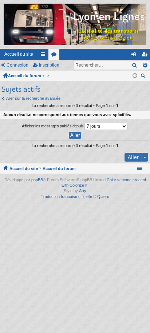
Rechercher (134, 65)
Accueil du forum (24, 76)
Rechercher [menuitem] (144, 77)
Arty (82, 191)
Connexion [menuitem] (135, 56)
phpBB (37, 180)
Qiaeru (103, 196)
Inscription (49, 65)
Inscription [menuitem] (146, 56)
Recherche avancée (145, 65)
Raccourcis (44, 56)
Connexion (17, 65)
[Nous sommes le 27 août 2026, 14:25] (135, 76)
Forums (55, 56)
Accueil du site (18, 54)
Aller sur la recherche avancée (33, 98)
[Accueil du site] (75, 24)
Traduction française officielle (66, 196)
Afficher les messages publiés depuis (53, 126)
